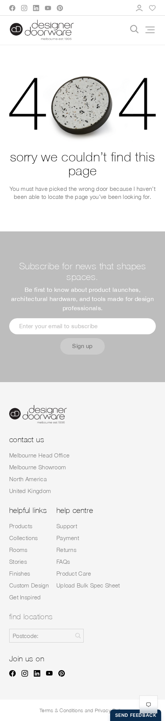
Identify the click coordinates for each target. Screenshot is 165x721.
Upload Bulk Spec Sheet (88, 585)
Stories (18, 561)
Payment (67, 537)
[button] (147, 29)
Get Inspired (25, 597)
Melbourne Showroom (37, 467)
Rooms (18, 549)
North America (28, 478)
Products (20, 525)
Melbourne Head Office (39, 455)
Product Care (73, 573)
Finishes (19, 573)
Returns (66, 549)
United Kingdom (30, 490)
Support (66, 525)
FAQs (63, 561)
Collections (23, 537)
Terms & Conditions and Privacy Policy (82, 710)
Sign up (82, 346)
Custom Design (29, 585)
